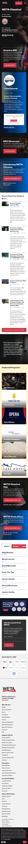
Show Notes (9, 127)
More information (12, 178)
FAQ (3, 732)
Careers (4, 719)
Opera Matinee (9, 422)
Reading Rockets (6, 809)
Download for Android (13, 504)
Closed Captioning (6, 826)
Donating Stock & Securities (9, 745)
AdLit (3, 799)
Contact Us (5, 700)
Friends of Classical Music (8, 740)
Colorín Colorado (6, 804)
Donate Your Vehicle (7, 742)
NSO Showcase (9, 388)
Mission (4, 707)
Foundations (5, 755)
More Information (12, 528)
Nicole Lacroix (8, 559)
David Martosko (9, 565)
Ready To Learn (6, 768)
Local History (5, 783)
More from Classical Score (14, 330)
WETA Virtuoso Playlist (9, 184)
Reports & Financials (7, 727)
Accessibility (5, 824)
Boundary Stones (6, 796)
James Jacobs (8, 579)
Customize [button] (3, 842)
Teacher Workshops (7, 770)
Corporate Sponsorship (8, 757)
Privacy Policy (5, 821)
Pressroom (4, 729)
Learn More (10, 65)
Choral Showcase (10, 456)
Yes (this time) (14, 120)
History (4, 712)
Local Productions (6, 781)
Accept (24, 842)
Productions (5, 714)
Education (5, 763)
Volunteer (4, 760)
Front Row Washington (12, 439)
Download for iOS (12, 500)
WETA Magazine (6, 717)
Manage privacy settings (14, 122)
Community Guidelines (8, 819)
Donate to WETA (6, 737)
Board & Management (7, 724)
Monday (16, 546)
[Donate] (14, 613)
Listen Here (10, 151)
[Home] (5, 3)
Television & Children (7, 775)
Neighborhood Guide (7, 786)
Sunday (6, 546)
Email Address (8, 636)
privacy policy (7, 839)
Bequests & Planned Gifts (8, 747)
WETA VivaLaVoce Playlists (10, 533)
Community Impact (6, 709)
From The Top (9, 405)
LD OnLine (4, 806)
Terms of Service (6, 822)
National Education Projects (9, 773)
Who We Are (6, 705)
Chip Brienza (7, 552)
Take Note (7, 474)
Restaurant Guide (6, 788)
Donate (18, 3)
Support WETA (7, 735)
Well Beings (5, 816)
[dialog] (14, 835)
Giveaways (4, 791)
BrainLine (4, 801)
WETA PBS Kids (6, 765)
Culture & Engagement (7, 722)
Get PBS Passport (6, 750)
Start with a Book (6, 814)
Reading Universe (6, 811)
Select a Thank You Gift (7, 752)
